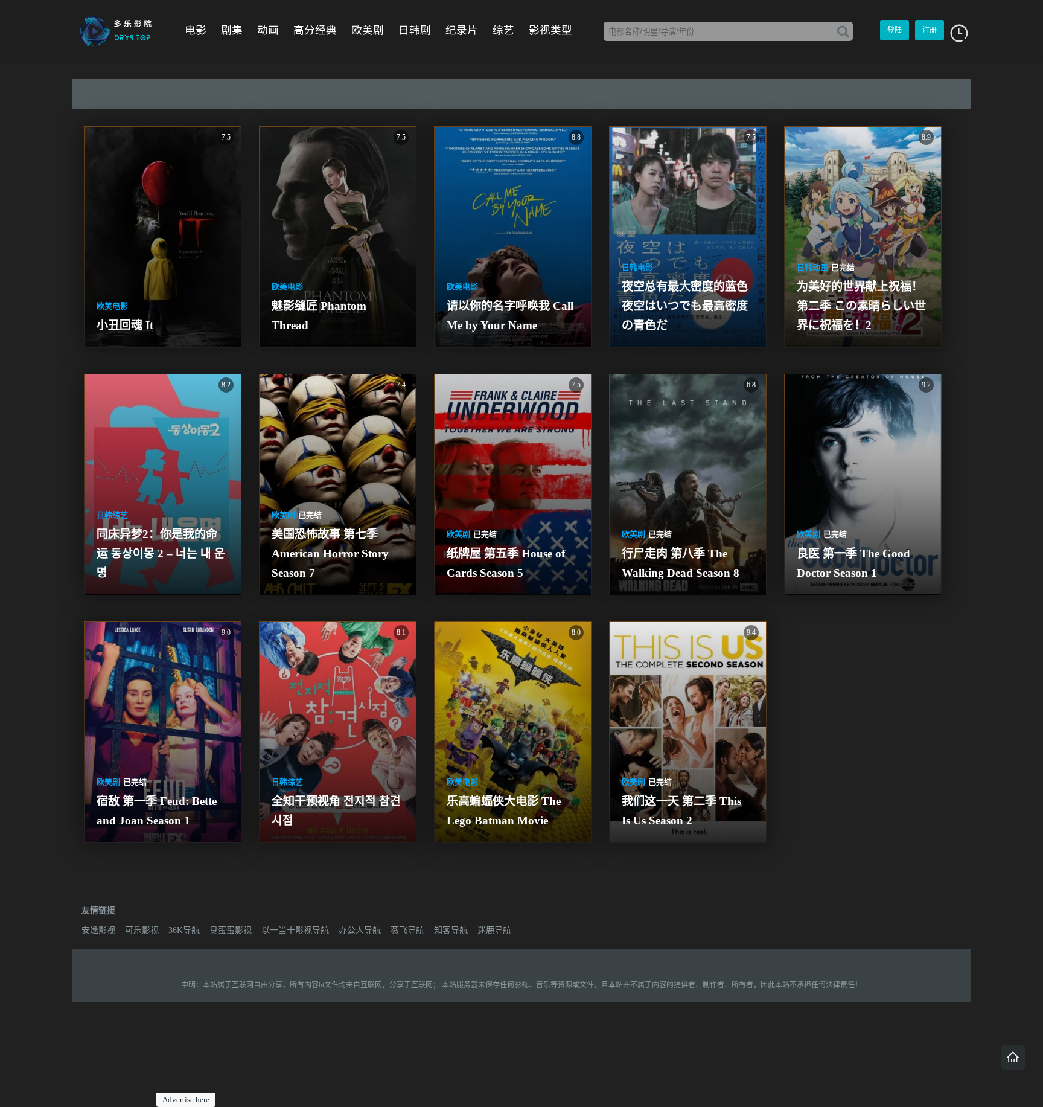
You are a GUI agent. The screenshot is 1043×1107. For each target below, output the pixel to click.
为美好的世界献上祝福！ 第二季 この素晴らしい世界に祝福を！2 (861, 306)
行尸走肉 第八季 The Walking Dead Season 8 (680, 563)
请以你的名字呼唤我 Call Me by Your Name (511, 316)
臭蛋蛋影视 (230, 930)
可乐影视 (142, 930)
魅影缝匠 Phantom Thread (320, 316)
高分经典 (315, 30)
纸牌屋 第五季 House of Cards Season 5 (507, 563)
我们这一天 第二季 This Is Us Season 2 (683, 811)
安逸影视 (98, 930)
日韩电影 (637, 267)
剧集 (232, 30)
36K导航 (184, 930)
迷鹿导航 (494, 930)
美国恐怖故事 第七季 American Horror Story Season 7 (332, 553)
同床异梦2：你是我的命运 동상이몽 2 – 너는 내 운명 (161, 553)
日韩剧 (414, 30)
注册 (929, 30)
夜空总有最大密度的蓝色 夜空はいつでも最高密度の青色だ (686, 306)
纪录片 (461, 30)
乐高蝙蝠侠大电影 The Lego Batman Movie (505, 811)
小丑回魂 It (125, 325)
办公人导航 (360, 930)
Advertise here (185, 1099)
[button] (959, 33)
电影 (195, 30)
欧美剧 (367, 30)
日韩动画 (812, 267)
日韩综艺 (112, 514)
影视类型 (550, 30)
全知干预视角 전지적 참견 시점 (338, 811)
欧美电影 (112, 305)
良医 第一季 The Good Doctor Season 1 (855, 563)
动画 (268, 30)
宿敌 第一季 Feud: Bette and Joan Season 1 (158, 811)
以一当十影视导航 (295, 930)
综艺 (503, 30)
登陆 (894, 30)
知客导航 (451, 930)
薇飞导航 (407, 930)
